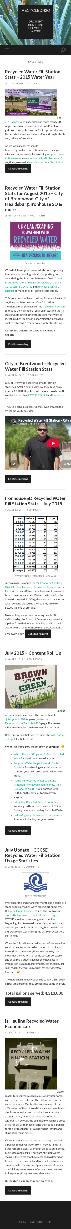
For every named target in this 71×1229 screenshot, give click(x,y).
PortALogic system (54, 306)
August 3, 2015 (14, 659)
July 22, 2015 (12, 1032)
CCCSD (32, 395)
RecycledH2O (35, 1222)
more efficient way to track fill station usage (31, 915)
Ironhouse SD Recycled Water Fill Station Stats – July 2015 (35, 500)
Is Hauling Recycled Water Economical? (37, 801)
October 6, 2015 (14, 83)
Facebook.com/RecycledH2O (23, 723)
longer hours (23, 910)
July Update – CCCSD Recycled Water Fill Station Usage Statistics (32, 855)
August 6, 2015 (14, 509)
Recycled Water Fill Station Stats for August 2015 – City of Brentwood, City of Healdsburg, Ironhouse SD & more (34, 198)
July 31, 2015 (12, 866)
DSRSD (42, 395)
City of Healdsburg (30, 282)
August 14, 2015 (14, 375)
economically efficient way (43, 158)
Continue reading (18, 168)
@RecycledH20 (14, 719)
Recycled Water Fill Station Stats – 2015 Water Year (32, 74)
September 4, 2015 (16, 215)
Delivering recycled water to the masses (37, 815)
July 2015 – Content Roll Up (33, 653)
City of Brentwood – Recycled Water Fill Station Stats (35, 366)
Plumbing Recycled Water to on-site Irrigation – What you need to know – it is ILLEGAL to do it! (38, 784)
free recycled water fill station (39, 587)
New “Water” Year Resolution (45, 162)
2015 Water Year (15, 121)
